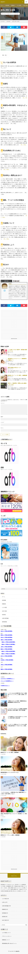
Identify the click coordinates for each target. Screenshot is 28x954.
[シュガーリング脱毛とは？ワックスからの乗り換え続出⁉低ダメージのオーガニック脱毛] (4, 727)
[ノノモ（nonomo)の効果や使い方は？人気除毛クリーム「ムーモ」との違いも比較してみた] (4, 696)
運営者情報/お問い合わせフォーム (9, 943)
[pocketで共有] (24, 27)
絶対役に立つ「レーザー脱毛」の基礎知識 (17, 375)
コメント (2, 403)
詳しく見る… (24, 144)
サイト (2, 427)
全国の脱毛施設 (5, 618)
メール (2, 422)
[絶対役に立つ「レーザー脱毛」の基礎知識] (4, 378)
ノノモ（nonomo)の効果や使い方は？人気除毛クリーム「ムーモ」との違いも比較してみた (17, 694)
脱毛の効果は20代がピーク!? (14, 367)
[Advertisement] (14, 323)
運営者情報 (4, 621)
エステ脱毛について (6, 932)
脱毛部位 (4, 614)
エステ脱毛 (19, 5)
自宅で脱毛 (25, 5)
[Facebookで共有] (4, 27)
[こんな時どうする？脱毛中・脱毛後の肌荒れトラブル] (4, 352)
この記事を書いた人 (7, 281)
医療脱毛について (6, 939)
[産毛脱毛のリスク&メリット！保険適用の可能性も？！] (4, 361)
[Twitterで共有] (10, 27)
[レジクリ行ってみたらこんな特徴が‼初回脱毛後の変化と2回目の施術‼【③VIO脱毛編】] (4, 711)
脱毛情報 (7, 5)
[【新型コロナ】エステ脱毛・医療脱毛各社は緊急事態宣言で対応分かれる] (4, 703)
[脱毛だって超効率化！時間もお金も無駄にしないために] (4, 385)
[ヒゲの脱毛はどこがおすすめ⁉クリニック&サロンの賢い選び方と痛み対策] (4, 719)
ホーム (2, 5)
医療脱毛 (13, 5)
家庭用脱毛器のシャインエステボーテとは (9, 772)
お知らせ (4, 902)
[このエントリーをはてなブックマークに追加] (17, 27)
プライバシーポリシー (6, 936)
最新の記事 (16, 281)
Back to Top (14, 875)
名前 (2, 416)
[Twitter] (4, 291)
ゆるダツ (17, 951)
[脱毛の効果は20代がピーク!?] (4, 370)
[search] (26, 589)
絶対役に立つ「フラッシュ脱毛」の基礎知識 (10, 835)
